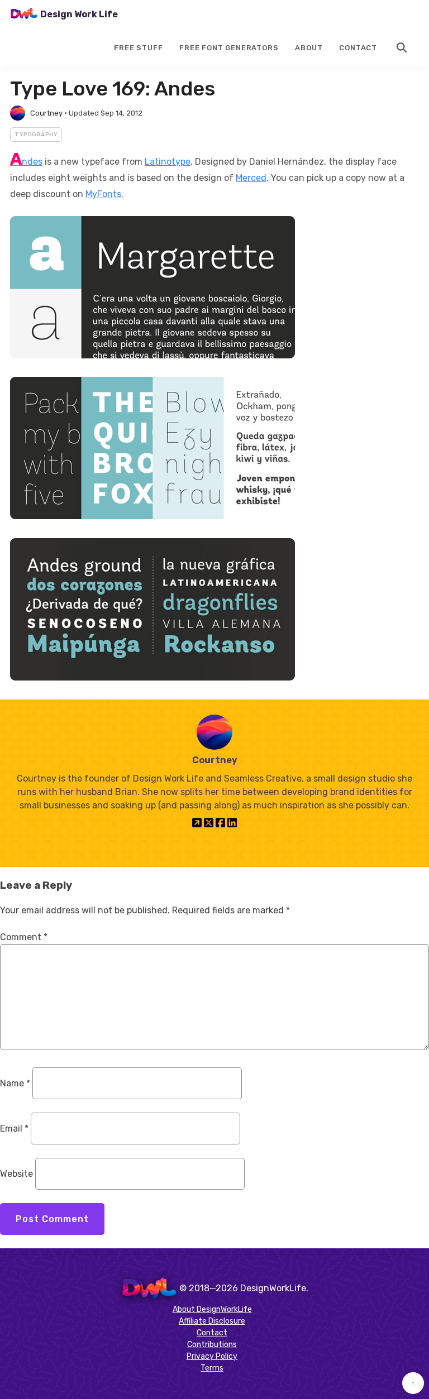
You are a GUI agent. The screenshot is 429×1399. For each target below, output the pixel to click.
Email (14, 1128)
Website (16, 1173)
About (308, 48)
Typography (36, 134)
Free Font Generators (228, 48)
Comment (23, 937)
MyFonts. (104, 194)
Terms (212, 1368)
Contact (358, 48)
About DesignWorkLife (212, 1309)
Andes (26, 161)
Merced (251, 178)
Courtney (46, 113)
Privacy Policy (212, 1356)
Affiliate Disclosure (212, 1321)
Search (402, 47)
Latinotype (167, 161)
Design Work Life (79, 14)
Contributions (212, 1344)
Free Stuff (138, 48)
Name (15, 1083)
